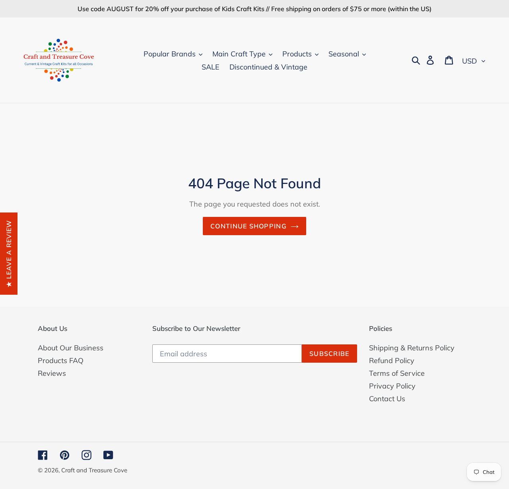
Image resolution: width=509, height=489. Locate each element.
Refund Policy (391, 360)
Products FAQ (61, 360)
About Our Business (70, 347)
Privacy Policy (392, 385)
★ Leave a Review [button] (9, 253)
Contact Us (387, 398)
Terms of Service (397, 373)
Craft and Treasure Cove (94, 470)
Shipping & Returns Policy (412, 347)
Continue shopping (248, 226)
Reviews (52, 373)
